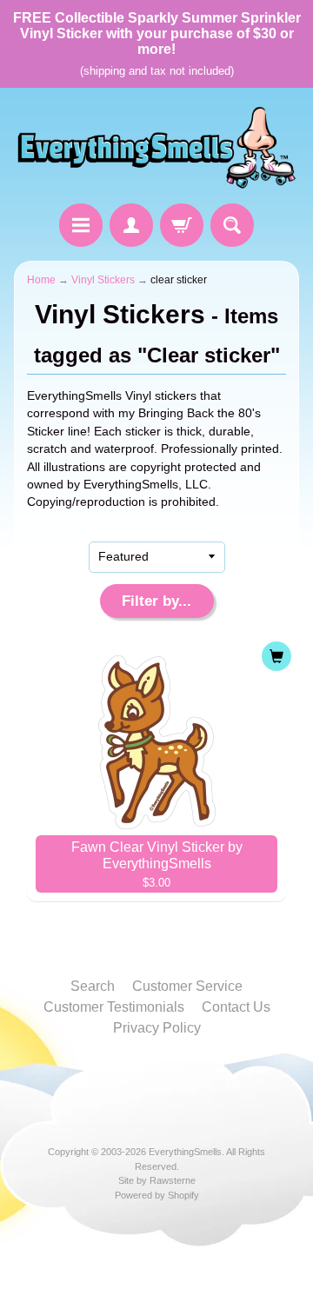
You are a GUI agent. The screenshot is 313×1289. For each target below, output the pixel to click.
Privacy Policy (157, 1027)
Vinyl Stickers (103, 280)
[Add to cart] (276, 656)
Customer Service (187, 986)
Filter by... (156, 601)
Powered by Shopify (157, 1195)
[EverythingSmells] (156, 148)
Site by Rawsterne (157, 1180)
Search (92, 986)
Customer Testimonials (113, 1007)
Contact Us (236, 1007)
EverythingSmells (185, 1151)
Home (41, 280)
